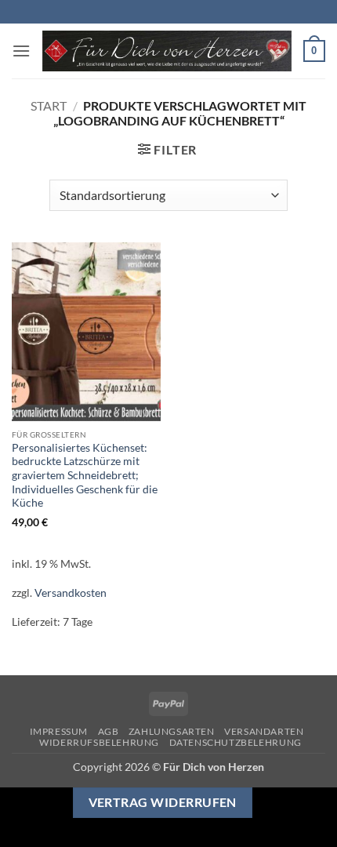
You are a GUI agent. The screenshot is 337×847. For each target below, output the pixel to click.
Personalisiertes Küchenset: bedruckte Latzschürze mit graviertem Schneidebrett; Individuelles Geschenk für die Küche (85, 476)
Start (49, 105)
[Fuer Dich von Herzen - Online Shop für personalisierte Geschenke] (167, 51)
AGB (108, 731)
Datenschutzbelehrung (235, 742)
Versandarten (263, 731)
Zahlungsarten (172, 731)
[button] (21, 50)
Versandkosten (70, 592)
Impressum (59, 731)
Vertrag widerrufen (163, 802)
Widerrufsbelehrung (99, 742)
